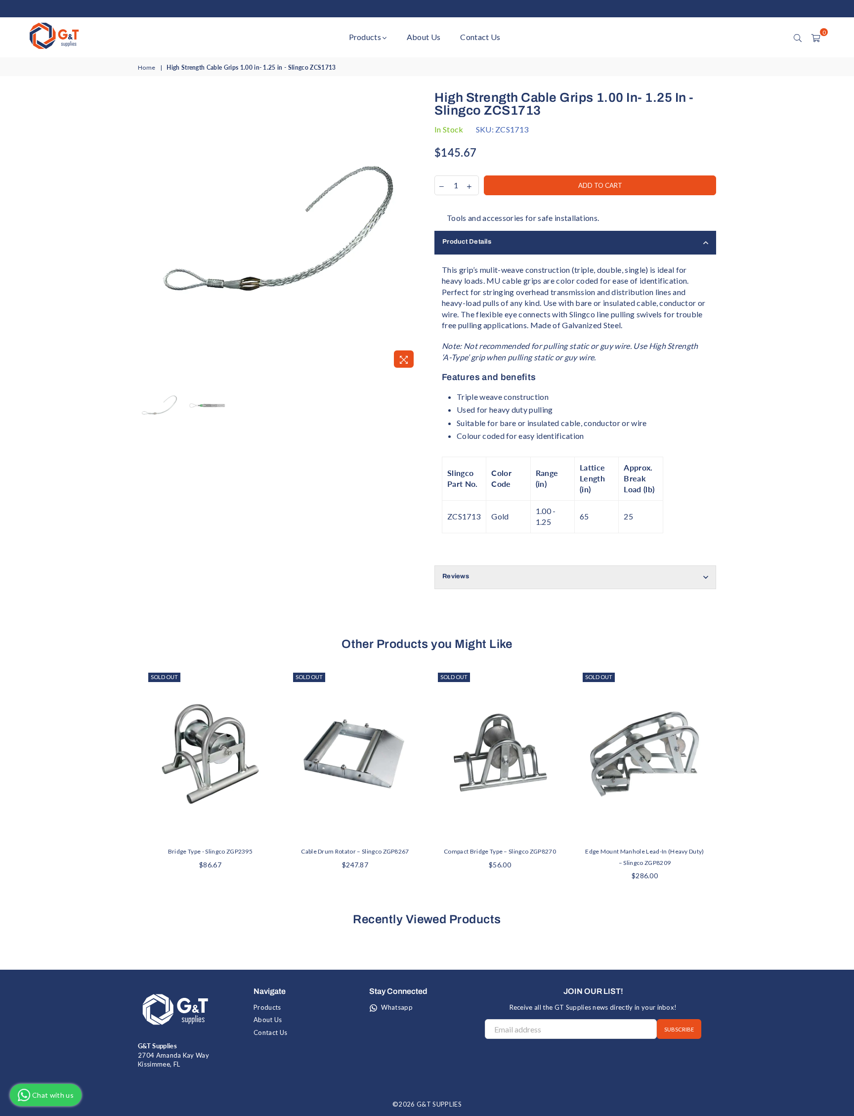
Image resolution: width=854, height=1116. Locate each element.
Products (366, 37)
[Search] (797, 37)
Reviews (455, 576)
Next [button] (411, 232)
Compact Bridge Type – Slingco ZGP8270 (500, 851)
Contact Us (480, 37)
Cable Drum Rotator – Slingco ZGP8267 (355, 851)
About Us (424, 37)
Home (146, 67)
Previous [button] (146, 232)
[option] (279, 232)
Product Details (466, 241)
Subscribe (679, 1029)
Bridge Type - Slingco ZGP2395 (210, 851)
